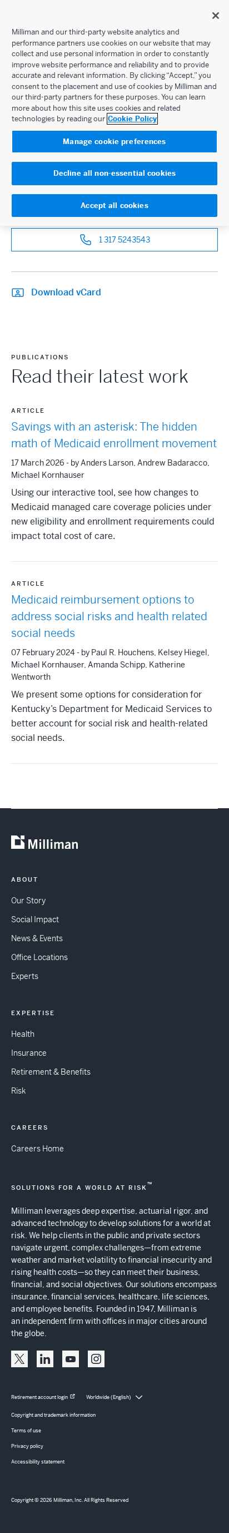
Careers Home (37, 1149)
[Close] (215, 15)
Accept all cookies (114, 205)
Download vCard (66, 292)
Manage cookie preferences (114, 141)
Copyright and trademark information (53, 1415)
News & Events (37, 938)
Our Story (28, 901)
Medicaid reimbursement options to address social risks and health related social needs (109, 616)
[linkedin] (45, 1359)
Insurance (29, 1053)
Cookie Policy (132, 118)
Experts (24, 976)
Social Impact (35, 919)
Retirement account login (39, 1397)
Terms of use (26, 1430)
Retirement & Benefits (51, 1072)
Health (22, 1034)
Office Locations (39, 957)
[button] (19, 1359)
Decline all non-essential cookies (114, 173)
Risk (18, 1091)
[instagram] (96, 1359)
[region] (114, 113)
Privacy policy (27, 1446)
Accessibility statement (37, 1461)
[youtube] (70, 1359)
